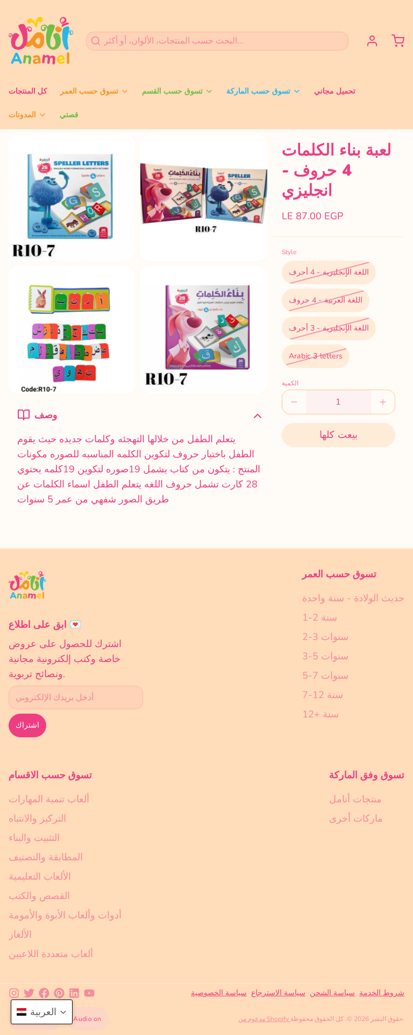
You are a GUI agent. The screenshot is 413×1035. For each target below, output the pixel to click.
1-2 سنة (319, 617)
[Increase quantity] (383, 402)
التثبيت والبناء (34, 837)
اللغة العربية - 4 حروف (325, 300)
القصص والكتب (39, 895)
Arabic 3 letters (316, 356)
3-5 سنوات (325, 656)
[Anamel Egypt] (41, 41)
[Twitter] (29, 993)
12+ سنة (320, 714)
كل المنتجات (28, 91)
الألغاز (20, 934)
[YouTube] (89, 993)
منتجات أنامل (355, 799)
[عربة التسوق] (393, 40)
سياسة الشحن (332, 993)
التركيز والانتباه (37, 818)
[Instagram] (14, 993)
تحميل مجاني (334, 91)
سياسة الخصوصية (219, 993)
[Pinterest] (59, 993)
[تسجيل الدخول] (368, 40)
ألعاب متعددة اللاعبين (51, 953)
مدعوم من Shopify (264, 1019)
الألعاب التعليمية (40, 876)
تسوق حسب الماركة (258, 91)
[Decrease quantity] (294, 402)
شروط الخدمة (381, 993)
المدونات (22, 115)
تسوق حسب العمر (89, 91)
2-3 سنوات (325, 636)
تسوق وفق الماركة (366, 774)
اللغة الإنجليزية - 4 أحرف (329, 272)
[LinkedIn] (74, 993)
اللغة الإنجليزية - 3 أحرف (329, 328)
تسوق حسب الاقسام (50, 774)
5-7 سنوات (325, 675)
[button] (338, 435)
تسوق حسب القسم (172, 91)
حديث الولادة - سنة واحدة (353, 598)
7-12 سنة (322, 694)
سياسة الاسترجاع (278, 993)
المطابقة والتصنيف (46, 857)
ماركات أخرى (356, 818)
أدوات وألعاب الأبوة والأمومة (65, 915)
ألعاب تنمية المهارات (49, 799)
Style (289, 252)
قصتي (69, 115)
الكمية (290, 383)
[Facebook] (44, 993)
